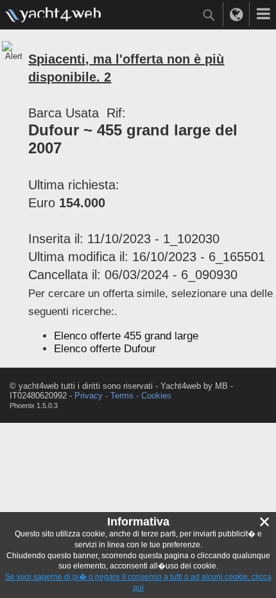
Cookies (156, 395)
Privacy (88, 395)
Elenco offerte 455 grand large (126, 336)
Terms (122, 395)
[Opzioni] (263, 14)
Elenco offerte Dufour (105, 349)
